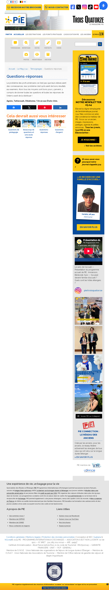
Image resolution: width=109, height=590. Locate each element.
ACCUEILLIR (19, 34)
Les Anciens (85, 34)
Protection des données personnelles (58, 537)
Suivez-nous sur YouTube (69, 519)
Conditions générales (15, 537)
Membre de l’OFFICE (17, 519)
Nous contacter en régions (19, 526)
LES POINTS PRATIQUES (52, 34)
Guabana (97, 537)
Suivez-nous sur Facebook (69, 516)
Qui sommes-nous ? (16, 516)
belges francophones (23, 490)
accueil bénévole (75, 496)
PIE (35, 488)
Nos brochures (64, 522)
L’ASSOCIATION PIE (71, 34)
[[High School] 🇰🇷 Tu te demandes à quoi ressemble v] (88, 311)
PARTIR (9, 34)
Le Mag (96, 34)
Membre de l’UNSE (16, 522)
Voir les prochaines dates (55, 588)
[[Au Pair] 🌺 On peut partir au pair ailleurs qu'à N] (88, 398)
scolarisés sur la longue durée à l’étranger (52, 490)
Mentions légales (33, 537)
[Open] (103, 5)
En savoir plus (84, 457)
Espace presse (65, 526)
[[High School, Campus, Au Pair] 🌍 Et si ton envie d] (88, 369)
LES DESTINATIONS (33, 34)
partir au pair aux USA (49, 493)
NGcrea (8, 540)
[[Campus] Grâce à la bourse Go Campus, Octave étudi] (88, 340)
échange (22, 498)
